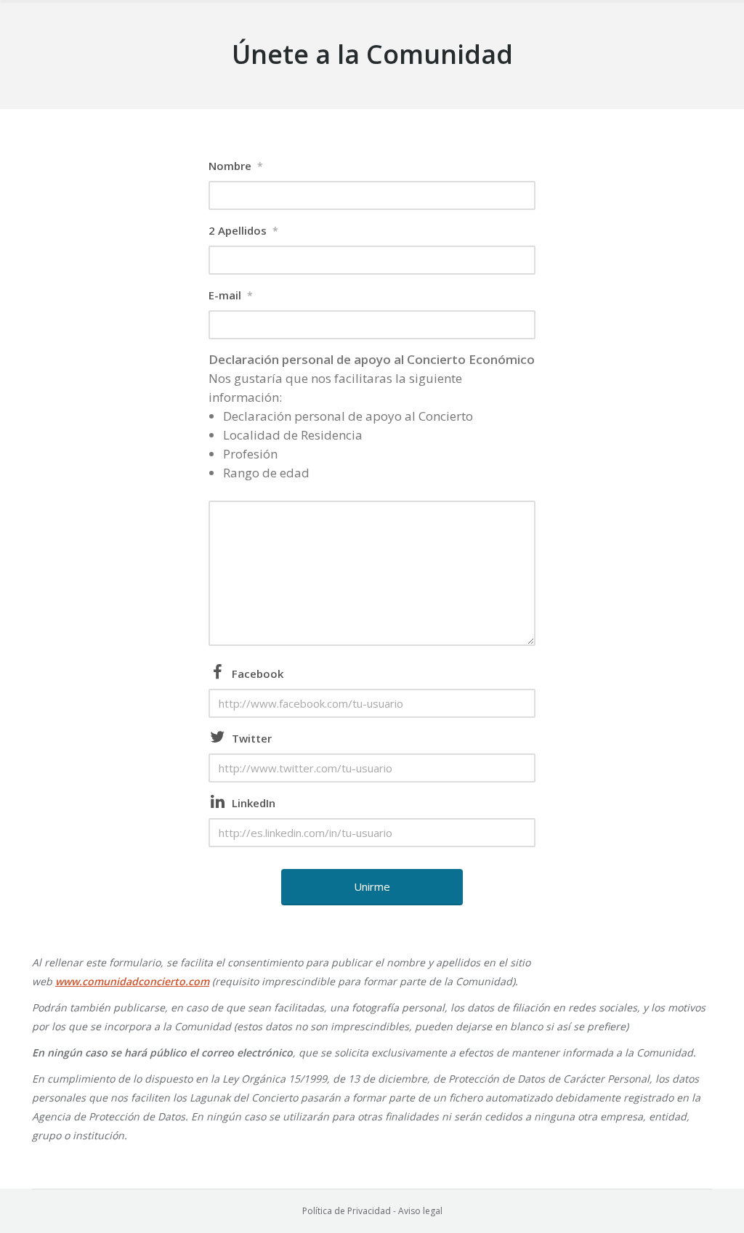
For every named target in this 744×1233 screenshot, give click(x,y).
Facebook (257, 673)
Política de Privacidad (346, 1211)
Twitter (252, 738)
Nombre (236, 165)
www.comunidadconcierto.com (132, 981)
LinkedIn (253, 803)
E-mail (231, 295)
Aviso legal (420, 1211)
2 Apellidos (243, 230)
